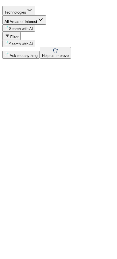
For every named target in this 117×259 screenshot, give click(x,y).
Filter (14, 37)
